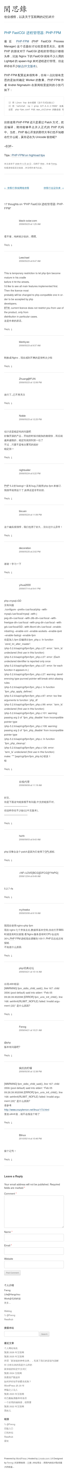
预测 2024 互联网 (13, 1373)
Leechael (24, 257)
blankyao (24, 341)
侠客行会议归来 (54, 188)
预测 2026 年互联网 (14, 1352)
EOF (9, 146)
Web (42, 163)
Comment (10, 1193)
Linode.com (43, 1458)
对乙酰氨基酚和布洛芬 (15, 1398)
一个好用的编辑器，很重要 (17, 1402)
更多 (6, 1302)
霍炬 (6, 1440)
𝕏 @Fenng (9, 1315)
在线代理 (24, 781)
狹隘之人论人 (11, 1389)
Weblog (8, 1311)
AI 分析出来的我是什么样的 (18, 1364)
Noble (22, 415)
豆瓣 (29, 1462)
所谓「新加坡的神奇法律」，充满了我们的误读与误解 (31, 1360)
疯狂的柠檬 (25, 1068)
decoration (25, 548)
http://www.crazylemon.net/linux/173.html (26, 1109)
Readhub (8, 1319)
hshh (22, 836)
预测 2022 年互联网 (14, 1406)
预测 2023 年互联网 (14, 1393)
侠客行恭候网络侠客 (16, 188)
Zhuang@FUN (27, 378)
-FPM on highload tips (28, 155)
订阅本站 (8, 1432)
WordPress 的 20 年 (14, 1385)
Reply (7, 244)
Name (8, 1232)
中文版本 (30, 66)
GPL (47, 851)
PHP (19, 41)
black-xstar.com (28, 220)
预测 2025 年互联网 (14, 1356)
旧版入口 (8, 1428)
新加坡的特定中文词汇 (15, 1369)
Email (8, 1245)
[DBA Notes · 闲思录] (15, 9)
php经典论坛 (26, 968)
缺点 (21, 66)
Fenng (53, 163)
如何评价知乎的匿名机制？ (17, 1381)
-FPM (22, 41)
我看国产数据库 (12, 1377)
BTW (7, 308)
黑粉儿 (7, 1410)
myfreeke (24, 909)
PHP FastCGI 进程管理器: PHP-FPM (32, 32)
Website (8, 1258)
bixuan (23, 511)
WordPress (21, 1458)
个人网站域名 (11, 1348)
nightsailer (25, 470)
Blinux (22, 1135)
